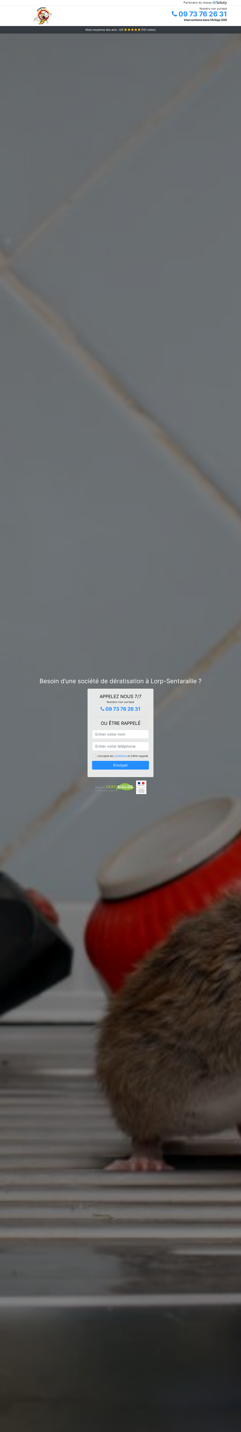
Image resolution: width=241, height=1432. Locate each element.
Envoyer (120, 765)
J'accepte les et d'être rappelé (122, 755)
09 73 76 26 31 (202, 14)
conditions (120, 755)
